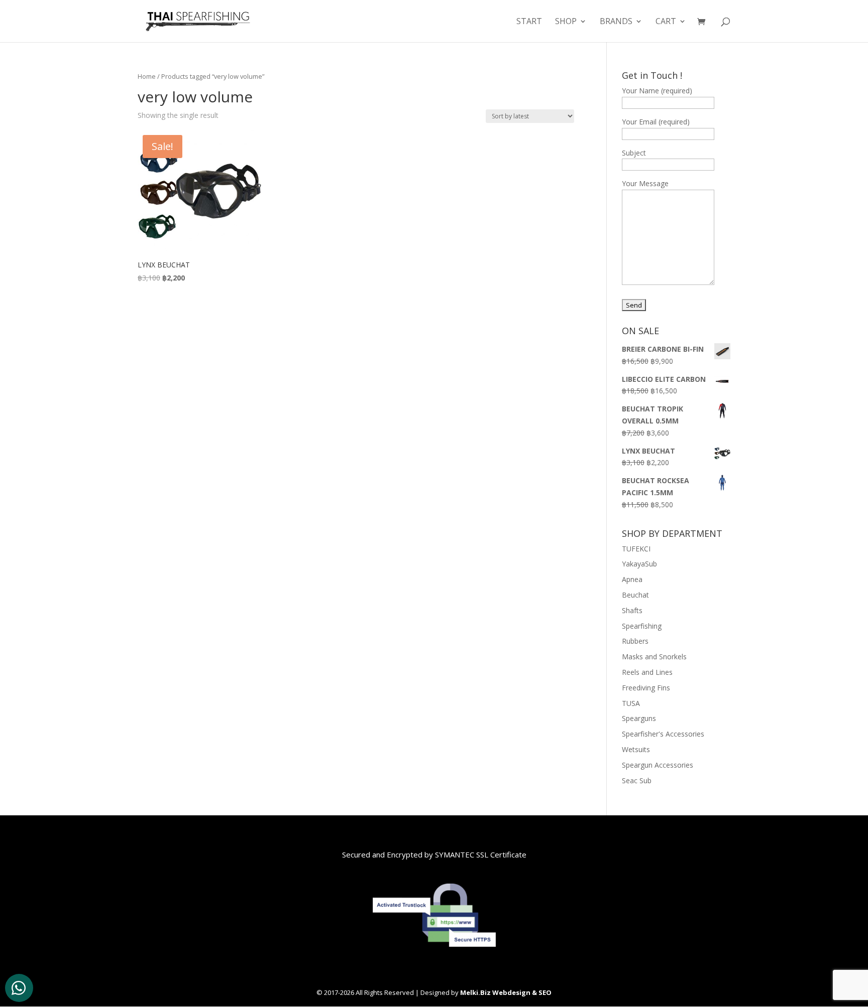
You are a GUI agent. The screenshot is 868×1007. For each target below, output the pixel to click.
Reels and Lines (647, 672)
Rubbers (635, 641)
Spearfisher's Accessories (663, 734)
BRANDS (616, 22)
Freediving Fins (646, 687)
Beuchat (635, 595)
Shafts (632, 610)
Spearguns (639, 718)
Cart (666, 22)
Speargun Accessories (657, 765)
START (529, 22)
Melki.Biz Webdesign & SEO (506, 992)
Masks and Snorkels (654, 656)
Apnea (632, 579)
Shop (566, 22)
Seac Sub (637, 780)
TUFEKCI (636, 548)
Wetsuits (636, 749)
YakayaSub (639, 563)
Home (147, 76)
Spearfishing (642, 626)
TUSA (631, 703)
